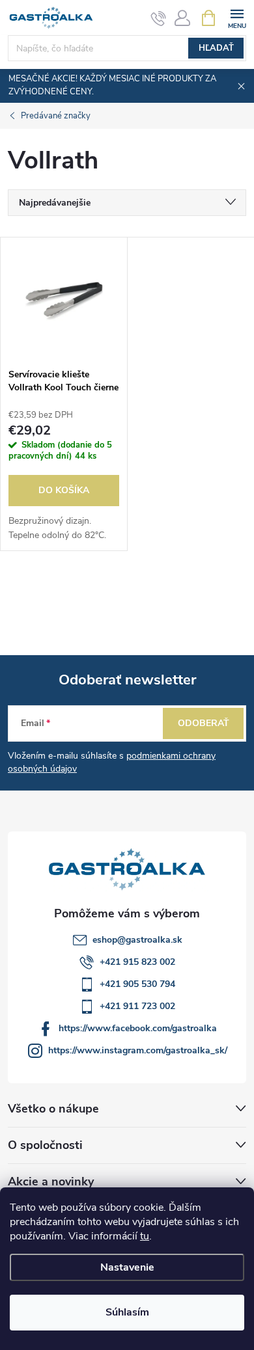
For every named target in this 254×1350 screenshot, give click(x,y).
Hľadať (216, 48)
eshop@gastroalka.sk (137, 940)
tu (144, 1236)
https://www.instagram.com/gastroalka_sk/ (137, 1050)
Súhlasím (127, 1312)
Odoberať (203, 723)
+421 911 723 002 (137, 1006)
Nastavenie (127, 1267)
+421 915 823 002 (137, 962)
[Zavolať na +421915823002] (158, 18)
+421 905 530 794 (137, 984)
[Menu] (236, 17)
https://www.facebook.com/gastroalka (138, 1028)
